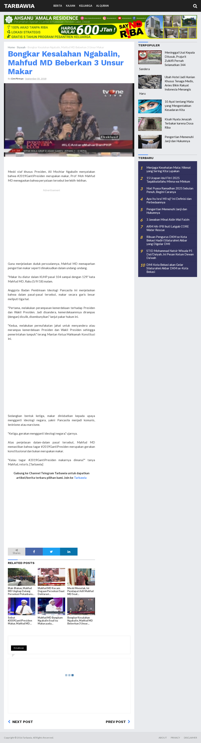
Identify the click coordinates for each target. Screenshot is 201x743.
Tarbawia (19, 5)
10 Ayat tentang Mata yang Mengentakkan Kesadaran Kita (179, 105)
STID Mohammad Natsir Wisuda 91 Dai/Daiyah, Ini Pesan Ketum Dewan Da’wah (170, 254)
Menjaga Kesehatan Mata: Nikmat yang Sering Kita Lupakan (168, 169)
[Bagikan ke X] (51, 552)
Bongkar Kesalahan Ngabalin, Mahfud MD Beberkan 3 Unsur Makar (65, 62)
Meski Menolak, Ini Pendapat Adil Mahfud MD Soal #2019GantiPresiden (80, 591)
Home (11, 47)
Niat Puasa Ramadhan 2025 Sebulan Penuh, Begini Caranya (169, 190)
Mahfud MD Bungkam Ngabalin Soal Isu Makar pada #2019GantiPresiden (50, 620)
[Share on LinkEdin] (69, 552)
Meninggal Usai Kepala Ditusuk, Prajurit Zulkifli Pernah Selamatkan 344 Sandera (167, 61)
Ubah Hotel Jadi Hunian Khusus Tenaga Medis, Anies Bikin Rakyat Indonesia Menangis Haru (167, 85)
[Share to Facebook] (34, 552)
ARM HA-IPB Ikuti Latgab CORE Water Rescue (167, 228)
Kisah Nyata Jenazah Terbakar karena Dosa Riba (179, 123)
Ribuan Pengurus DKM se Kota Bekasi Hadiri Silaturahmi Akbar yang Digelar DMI (166, 240)
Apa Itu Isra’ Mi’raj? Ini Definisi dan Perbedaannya (169, 200)
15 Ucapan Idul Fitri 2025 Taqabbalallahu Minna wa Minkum (168, 179)
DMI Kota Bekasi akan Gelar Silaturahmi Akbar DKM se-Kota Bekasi (167, 268)
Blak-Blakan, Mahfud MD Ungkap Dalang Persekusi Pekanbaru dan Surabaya (20, 591)
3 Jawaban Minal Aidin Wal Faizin (167, 219)
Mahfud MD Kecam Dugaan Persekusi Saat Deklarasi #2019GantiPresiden (51, 591)
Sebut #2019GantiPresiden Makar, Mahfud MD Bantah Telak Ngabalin (21, 620)
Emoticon (19, 647)
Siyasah (21, 47)
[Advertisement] (51, 229)
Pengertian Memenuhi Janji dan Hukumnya (166, 210)
